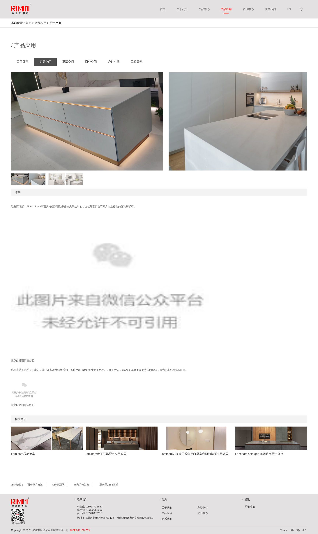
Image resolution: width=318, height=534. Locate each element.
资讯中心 (248, 9)
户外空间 (114, 61)
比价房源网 (58, 484)
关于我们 (182, 9)
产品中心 (204, 9)
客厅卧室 (22, 61)
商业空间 (91, 61)
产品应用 (226, 9)
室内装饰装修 (81, 484)
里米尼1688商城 (108, 484)
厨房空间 (45, 61)
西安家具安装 (35, 484)
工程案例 (136, 61)
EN (289, 9)
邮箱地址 (250, 506)
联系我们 (270, 9)
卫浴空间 (68, 61)
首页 (162, 9)
